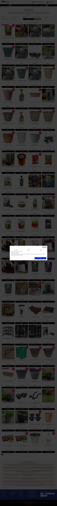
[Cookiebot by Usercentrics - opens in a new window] (42, 247)
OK (40, 258)
